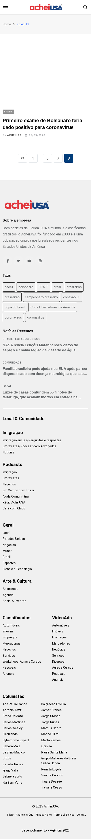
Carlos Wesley (13, 728)
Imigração (13, 432)
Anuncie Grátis (24, 814)
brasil (57, 287)
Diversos (58, 661)
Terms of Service (64, 814)
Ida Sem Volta (12, 782)
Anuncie (8, 673)
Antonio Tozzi (12, 710)
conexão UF (71, 297)
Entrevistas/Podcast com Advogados (29, 446)
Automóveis (11, 625)
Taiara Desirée (51, 781)
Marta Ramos (51, 740)
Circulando (10, 734)
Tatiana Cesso (51, 787)
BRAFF (43, 287)
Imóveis (8, 631)
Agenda (8, 595)
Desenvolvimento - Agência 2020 (46, 830)
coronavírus (35, 317)
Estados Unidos (27, 339)
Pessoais (9, 667)
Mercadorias (12, 643)
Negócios (9, 484)
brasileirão (12, 297)
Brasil (8, 339)
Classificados (16, 617)
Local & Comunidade (23, 418)
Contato (81, 814)
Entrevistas (11, 478)
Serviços (9, 655)
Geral (8, 525)
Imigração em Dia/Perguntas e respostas (32, 440)
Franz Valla (10, 770)
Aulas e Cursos (62, 667)
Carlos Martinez (14, 722)
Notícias (8, 452)
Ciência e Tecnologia (17, 569)
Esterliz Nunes (13, 764)
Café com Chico (14, 508)
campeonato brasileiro (41, 297)
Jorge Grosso (50, 716)
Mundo (7, 551)
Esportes (9, 563)
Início (10, 814)
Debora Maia (11, 746)
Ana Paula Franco (15, 704)
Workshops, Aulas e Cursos (22, 661)
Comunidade (12, 362)
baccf (9, 287)
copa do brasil (15, 307)
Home (7, 24)
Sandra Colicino (52, 775)
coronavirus (13, 317)
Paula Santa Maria (54, 752)
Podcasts (12, 464)
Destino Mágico (14, 752)
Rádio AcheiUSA (14, 502)
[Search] (85, 7)
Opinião (46, 746)
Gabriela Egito (12, 776)
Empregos (10, 637)
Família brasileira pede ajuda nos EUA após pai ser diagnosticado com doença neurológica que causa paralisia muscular (45, 373)
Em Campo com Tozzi (18, 490)
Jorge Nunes (50, 722)
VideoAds (62, 617)
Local (7, 386)
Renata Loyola (51, 769)
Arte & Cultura (17, 581)
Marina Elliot (50, 734)
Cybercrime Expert (16, 740)
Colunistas (13, 696)
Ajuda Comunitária (16, 496)
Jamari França (51, 710)
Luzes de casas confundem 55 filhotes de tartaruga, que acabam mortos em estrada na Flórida (40, 397)
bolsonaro (26, 287)
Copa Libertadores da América (52, 307)
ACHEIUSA (14, 135)
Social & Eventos (14, 601)
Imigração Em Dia (53, 704)
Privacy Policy (44, 814)
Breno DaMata (13, 716)
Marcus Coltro (51, 728)
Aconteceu (10, 589)
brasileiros (74, 287)
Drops (7, 758)
